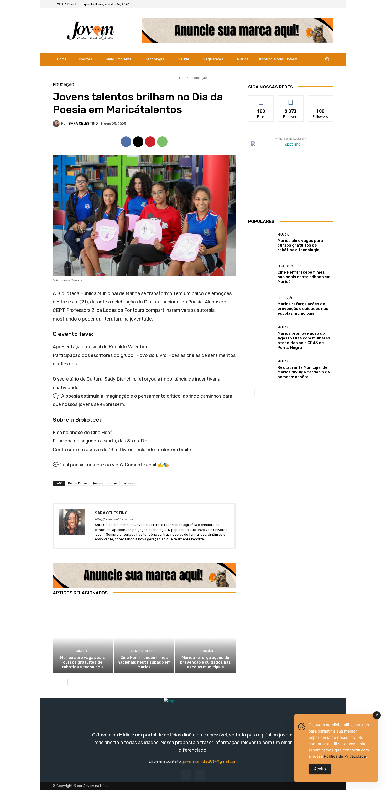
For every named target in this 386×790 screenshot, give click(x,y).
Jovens (98, 483)
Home (183, 78)
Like (261, 100)
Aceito (320, 768)
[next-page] (64, 682)
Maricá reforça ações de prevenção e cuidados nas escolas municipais (205, 662)
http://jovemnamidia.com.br (114, 519)
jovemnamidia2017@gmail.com (210, 761)
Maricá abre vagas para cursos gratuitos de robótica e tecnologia (83, 662)
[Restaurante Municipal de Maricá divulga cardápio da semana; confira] (261, 369)
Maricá (82, 651)
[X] (330, 4)
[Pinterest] (150, 141)
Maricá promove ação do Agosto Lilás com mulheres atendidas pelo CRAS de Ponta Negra (304, 340)
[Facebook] (317, 4)
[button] (327, 59)
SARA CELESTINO (83, 123)
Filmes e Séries (143, 651)
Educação (199, 78)
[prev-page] (56, 682)
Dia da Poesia (78, 483)
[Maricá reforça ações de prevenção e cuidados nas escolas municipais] (205, 637)
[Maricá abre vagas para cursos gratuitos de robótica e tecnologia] (83, 637)
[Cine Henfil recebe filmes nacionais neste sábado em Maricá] (144, 637)
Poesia (113, 483)
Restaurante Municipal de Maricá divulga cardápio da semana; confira (304, 372)
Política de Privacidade (345, 756)
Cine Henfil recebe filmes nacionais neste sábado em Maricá (144, 662)
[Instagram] (324, 4)
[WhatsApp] (162, 141)
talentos (129, 483)
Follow (291, 100)
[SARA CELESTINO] (57, 123)
